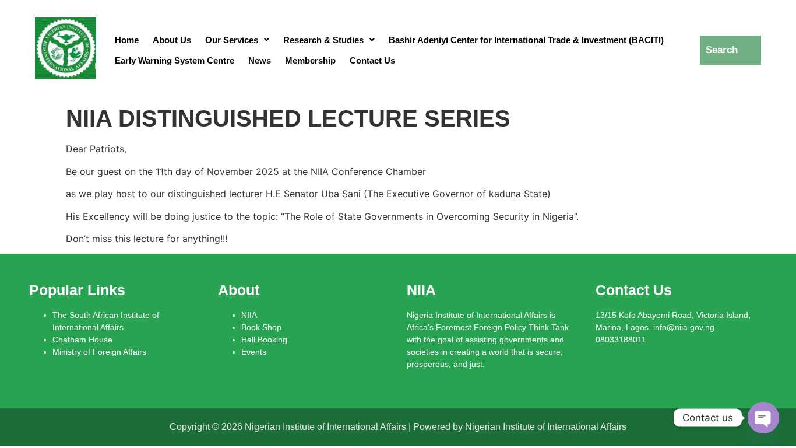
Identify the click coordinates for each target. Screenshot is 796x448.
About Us (172, 40)
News (259, 60)
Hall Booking (264, 339)
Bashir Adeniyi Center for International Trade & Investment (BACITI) (526, 40)
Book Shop (261, 327)
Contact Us (372, 60)
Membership (310, 60)
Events (253, 351)
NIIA (249, 315)
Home (127, 40)
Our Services (231, 40)
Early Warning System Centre (174, 60)
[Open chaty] (763, 417)
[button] (237, 40)
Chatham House (82, 339)
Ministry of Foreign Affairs (99, 351)
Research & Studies (323, 40)
